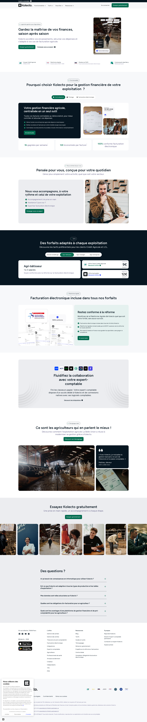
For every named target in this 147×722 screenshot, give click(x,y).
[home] (25, 5)
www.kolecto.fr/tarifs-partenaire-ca (49, 708)
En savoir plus (29, 133)
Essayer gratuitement (120, 5)
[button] (40, 5)
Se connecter (105, 5)
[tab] (58, 97)
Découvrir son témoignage (73, 439)
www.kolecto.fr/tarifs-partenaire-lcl (49, 711)
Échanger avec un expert (35, 211)
